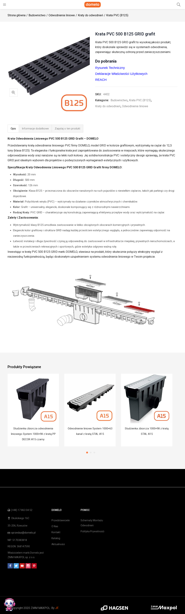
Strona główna (16, 15)
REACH (101, 80)
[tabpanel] (33, 410)
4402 (106, 94)
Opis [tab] (13, 128)
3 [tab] (94, 452)
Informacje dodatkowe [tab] (35, 128)
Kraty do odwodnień (90, 15)
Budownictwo (37, 15)
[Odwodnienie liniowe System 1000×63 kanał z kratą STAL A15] (90, 398)
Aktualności (58, 544)
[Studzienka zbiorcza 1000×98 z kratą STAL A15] (146, 398)
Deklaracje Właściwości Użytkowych (121, 74)
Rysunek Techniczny (110, 68)
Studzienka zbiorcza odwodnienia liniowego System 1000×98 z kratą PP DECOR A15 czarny (33, 434)
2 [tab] (91, 452)
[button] (13, 92)
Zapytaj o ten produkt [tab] (67, 128)
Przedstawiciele (60, 520)
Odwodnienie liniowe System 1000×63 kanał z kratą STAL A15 (90, 431)
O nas (54, 526)
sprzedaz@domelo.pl (23, 532)
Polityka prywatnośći (92, 531)
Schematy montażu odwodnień (92, 523)
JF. (57, 608)
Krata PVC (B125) (117, 15)
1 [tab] (87, 452)
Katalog (55, 538)
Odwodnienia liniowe (62, 15)
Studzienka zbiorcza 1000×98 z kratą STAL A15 (147, 431)
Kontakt (55, 532)
